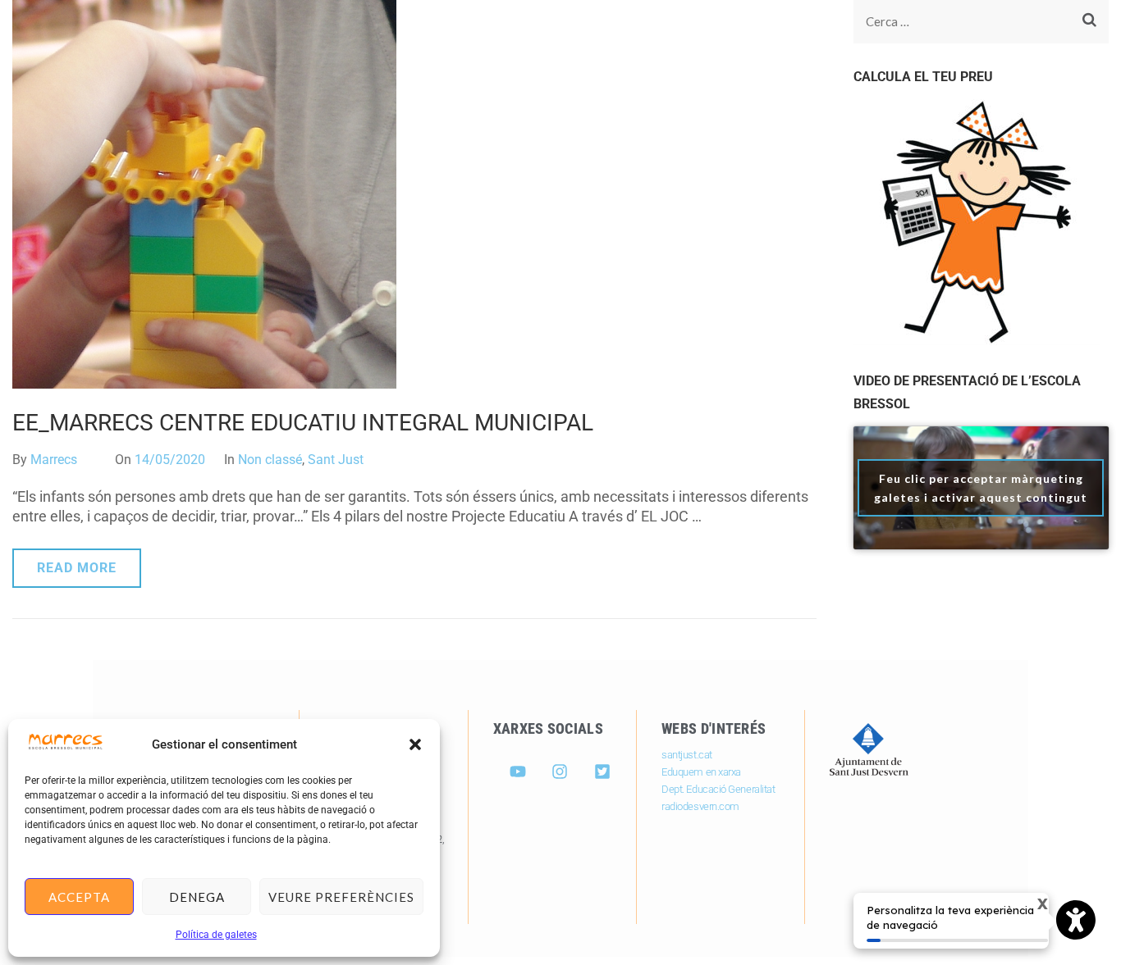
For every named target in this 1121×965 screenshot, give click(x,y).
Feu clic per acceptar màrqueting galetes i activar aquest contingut (980, 487)
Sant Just (336, 459)
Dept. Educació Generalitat (718, 789)
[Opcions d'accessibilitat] (1075, 921)
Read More (77, 568)
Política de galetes (216, 934)
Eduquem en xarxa (701, 772)
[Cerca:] (964, 21)
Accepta (79, 897)
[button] (415, 744)
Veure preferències (341, 897)
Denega (197, 897)
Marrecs (53, 459)
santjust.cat (686, 755)
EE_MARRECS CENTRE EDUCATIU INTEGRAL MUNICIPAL (302, 422)
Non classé (270, 459)
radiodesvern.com (700, 806)
